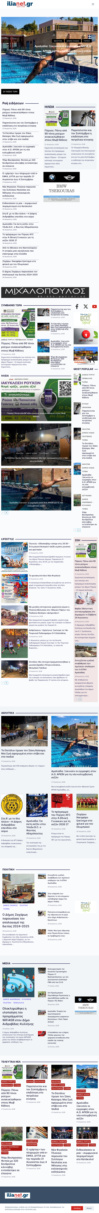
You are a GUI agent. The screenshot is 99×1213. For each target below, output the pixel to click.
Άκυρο (89, 1208)
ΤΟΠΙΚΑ (87, 41)
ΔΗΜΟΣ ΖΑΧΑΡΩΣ (10, 905)
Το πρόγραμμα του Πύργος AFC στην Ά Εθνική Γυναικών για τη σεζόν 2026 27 (18, 237)
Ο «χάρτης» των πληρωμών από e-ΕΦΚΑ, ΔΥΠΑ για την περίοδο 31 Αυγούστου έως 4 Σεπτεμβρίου (20, 176)
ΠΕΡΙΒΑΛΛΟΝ (20, 340)
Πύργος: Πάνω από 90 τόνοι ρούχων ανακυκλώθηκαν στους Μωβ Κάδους (18, 112)
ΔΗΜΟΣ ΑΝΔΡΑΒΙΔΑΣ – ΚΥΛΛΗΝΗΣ (65, 41)
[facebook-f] (77, 306)
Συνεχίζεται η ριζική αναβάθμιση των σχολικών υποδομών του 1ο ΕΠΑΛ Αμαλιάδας (85, 666)
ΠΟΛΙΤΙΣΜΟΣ (44, 453)
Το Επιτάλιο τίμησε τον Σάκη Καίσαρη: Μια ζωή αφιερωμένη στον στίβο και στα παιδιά (17, 136)
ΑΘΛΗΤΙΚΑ (19, 453)
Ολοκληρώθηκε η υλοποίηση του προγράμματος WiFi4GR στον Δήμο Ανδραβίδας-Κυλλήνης (18, 1016)
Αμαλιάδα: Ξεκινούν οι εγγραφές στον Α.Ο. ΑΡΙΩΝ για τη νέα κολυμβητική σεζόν (18, 149)
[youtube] (95, 306)
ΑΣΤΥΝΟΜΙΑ (42, 41)
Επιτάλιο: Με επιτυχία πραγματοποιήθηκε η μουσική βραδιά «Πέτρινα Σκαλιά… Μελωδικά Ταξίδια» (49, 665)
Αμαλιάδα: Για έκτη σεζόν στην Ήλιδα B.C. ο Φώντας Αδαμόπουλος (36, 827)
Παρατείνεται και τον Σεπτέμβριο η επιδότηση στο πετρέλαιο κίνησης (61, 312)
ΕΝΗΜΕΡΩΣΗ (32, 1141)
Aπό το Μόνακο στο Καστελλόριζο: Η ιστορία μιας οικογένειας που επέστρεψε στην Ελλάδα (19, 251)
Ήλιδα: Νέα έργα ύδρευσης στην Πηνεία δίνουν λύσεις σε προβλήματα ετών (59, 933)
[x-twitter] (86, 306)
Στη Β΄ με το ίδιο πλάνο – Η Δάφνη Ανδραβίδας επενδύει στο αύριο (11, 825)
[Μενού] (93, 4)
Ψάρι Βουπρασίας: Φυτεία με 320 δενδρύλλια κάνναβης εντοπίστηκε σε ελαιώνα (20, 163)
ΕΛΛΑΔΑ (85, 404)
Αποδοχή (77, 1208)
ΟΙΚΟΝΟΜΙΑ (86, 407)
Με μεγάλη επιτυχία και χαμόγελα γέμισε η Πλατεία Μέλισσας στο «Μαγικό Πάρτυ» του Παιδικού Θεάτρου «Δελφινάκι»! (49, 610)
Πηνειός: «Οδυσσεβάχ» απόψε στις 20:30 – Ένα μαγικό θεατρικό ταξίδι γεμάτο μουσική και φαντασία (49, 546)
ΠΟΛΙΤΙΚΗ (24, 905)
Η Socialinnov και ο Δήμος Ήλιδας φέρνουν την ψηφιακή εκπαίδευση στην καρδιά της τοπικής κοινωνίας (58, 1037)
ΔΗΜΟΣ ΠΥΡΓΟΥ (8, 340)
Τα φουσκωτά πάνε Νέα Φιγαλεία (44, 575)
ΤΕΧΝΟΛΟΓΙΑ (18, 1003)
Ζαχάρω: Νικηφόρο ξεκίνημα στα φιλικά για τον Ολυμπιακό (84, 820)
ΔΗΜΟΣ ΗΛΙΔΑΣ (31, 453)
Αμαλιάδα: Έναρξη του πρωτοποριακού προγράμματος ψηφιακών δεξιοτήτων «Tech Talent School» (58, 1016)
